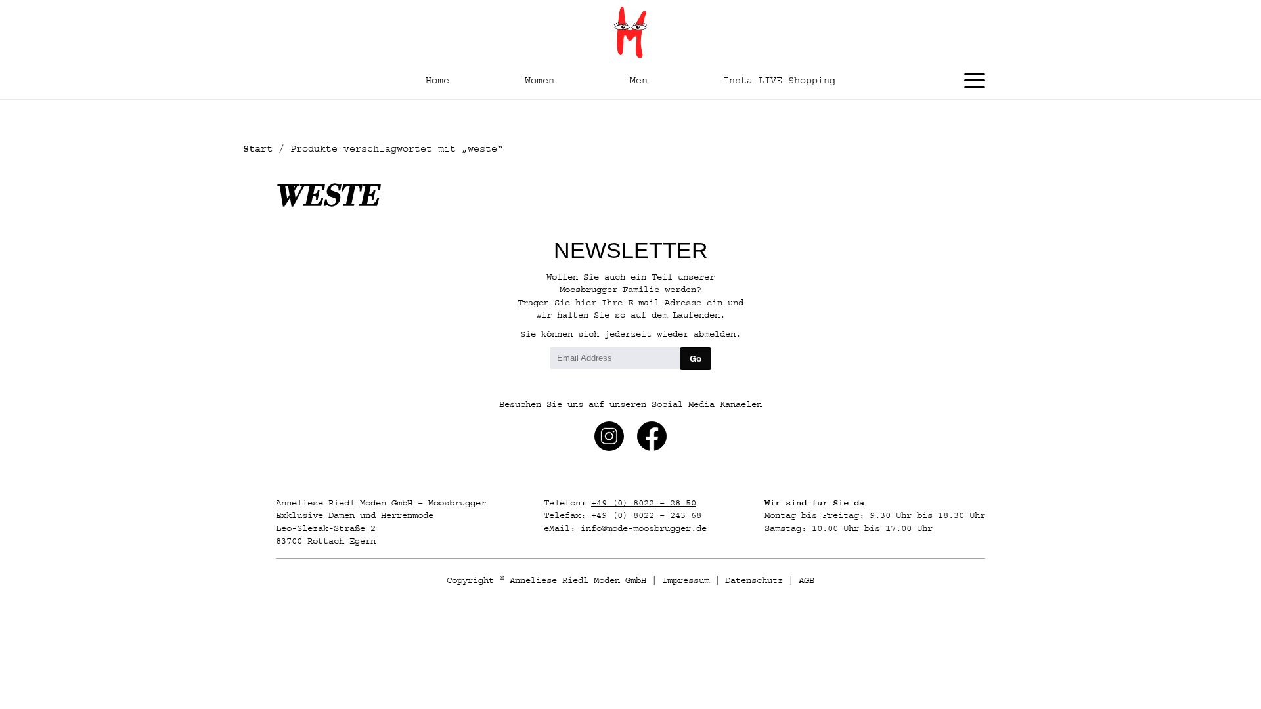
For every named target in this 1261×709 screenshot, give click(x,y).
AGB (806, 580)
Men (639, 80)
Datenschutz (754, 580)
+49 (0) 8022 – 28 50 (643, 503)
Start (258, 148)
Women (539, 80)
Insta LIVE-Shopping (779, 80)
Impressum (685, 580)
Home (437, 80)
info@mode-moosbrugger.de (644, 528)
